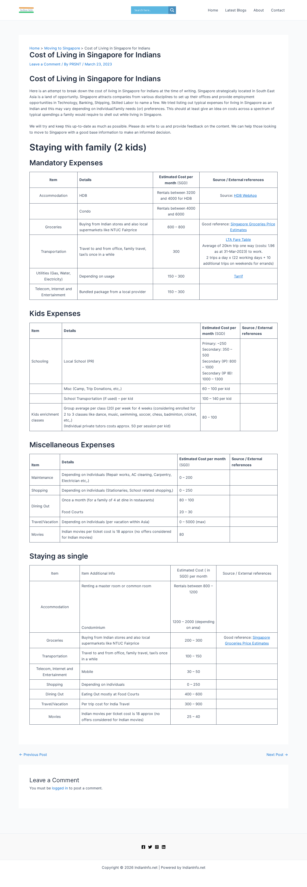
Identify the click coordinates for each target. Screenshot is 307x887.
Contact (278, 10)
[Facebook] (143, 847)
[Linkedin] (164, 847)
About (259, 10)
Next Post (277, 754)
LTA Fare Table (238, 239)
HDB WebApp (245, 195)
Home (213, 10)
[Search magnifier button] (172, 10)
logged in (60, 788)
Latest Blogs (235, 10)
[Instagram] (157, 847)
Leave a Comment (44, 64)
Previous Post (33, 754)
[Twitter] (150, 847)
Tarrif (238, 276)
